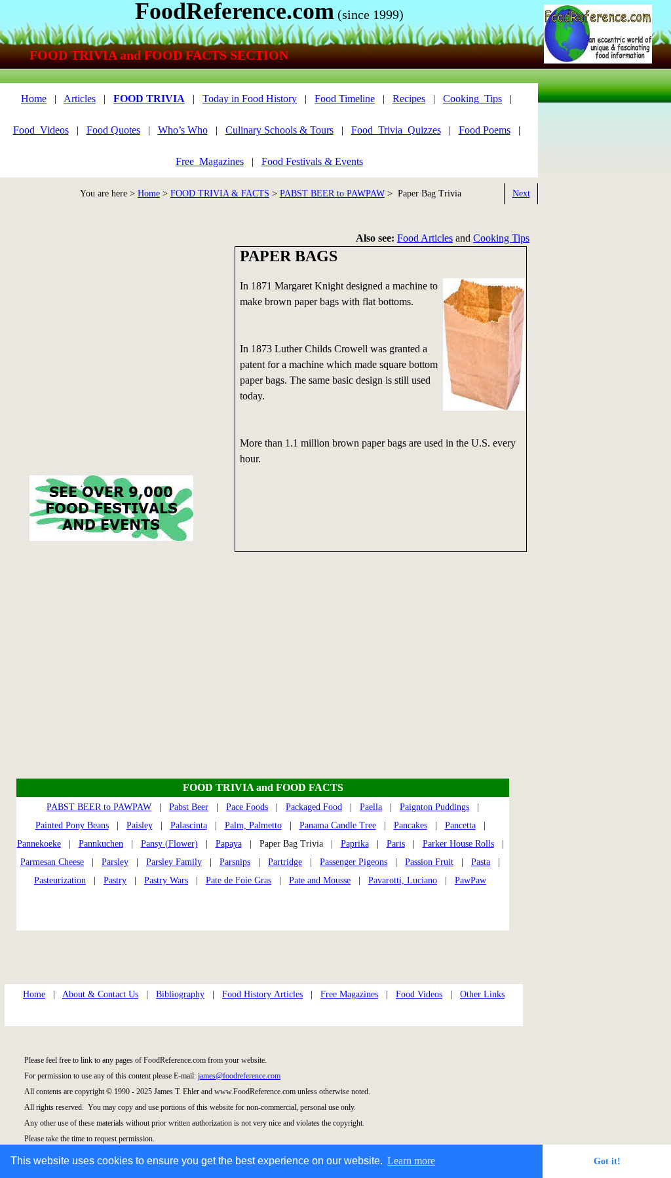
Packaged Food (314, 807)
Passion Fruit (429, 862)
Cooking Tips (501, 238)
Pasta (480, 862)
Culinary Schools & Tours (279, 130)
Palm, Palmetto (253, 825)
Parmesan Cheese (52, 862)
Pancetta (460, 825)
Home (149, 193)
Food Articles (425, 238)
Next (521, 193)
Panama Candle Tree (337, 825)
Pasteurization (60, 880)
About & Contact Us (100, 994)
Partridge (285, 862)
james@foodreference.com (239, 1075)
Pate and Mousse (320, 880)
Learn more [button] (411, 1160)
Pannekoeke (39, 844)
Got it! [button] (607, 1161)
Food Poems (484, 130)
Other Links (482, 994)
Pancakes (410, 825)
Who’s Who (183, 130)
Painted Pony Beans (72, 825)
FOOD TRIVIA (149, 98)
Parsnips (235, 862)
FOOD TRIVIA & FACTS (219, 193)
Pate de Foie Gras (238, 880)
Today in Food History (249, 98)
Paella (371, 807)
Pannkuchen (101, 844)
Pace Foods (247, 807)
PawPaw (470, 880)
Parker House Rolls (458, 844)
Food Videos (419, 994)
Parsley (115, 862)
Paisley (139, 825)
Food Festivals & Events (312, 161)
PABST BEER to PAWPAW (332, 193)
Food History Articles (262, 994)
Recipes (409, 98)
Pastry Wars (166, 880)
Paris (396, 844)
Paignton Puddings (434, 807)
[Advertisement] (597, 297)
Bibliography (180, 994)
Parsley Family (174, 862)
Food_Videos (41, 130)
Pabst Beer (188, 807)
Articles (80, 98)
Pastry (115, 880)
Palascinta (188, 825)
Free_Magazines (210, 161)
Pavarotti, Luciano (402, 880)
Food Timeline (345, 98)
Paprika (355, 844)
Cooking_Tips (472, 98)
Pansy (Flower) (169, 844)
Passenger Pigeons (353, 862)
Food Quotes (113, 130)
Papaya (229, 844)
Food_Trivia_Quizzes (396, 130)
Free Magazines (349, 994)
